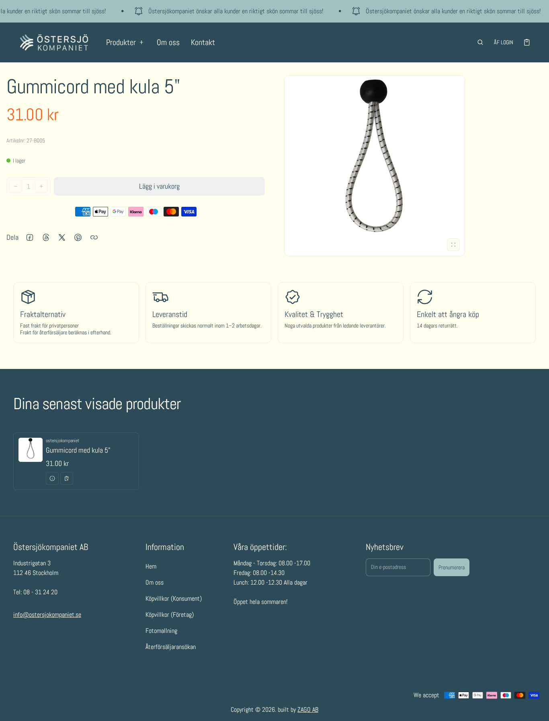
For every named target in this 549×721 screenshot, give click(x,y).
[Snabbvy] (52, 478)
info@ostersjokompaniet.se (47, 614)
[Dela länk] (94, 237)
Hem (150, 566)
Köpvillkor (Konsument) (173, 598)
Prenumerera (451, 567)
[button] (480, 42)
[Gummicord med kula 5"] (76, 461)
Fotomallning (161, 630)
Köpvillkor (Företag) (169, 614)
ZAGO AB (307, 709)
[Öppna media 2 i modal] (375, 166)
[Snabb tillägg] (66, 478)
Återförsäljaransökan (170, 647)
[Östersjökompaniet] (54, 42)
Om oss (168, 42)
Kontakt (203, 42)
